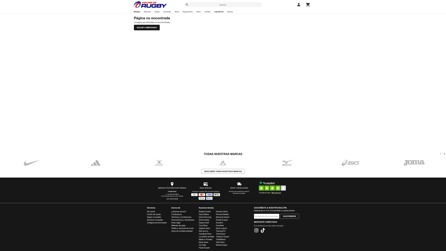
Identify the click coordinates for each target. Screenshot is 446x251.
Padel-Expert (204, 247)
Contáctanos (172, 191)
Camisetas (167, 11)
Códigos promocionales (157, 222)
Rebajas (137, 11)
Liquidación (219, 11)
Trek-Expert (220, 233)
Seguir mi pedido (154, 217)
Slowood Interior (222, 217)
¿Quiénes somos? (178, 211)
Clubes (157, 11)
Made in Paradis (205, 239)
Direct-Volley (204, 219)
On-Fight (202, 245)
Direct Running (205, 217)
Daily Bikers (204, 214)
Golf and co (203, 231)
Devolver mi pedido (155, 219)
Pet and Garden (222, 214)
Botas (177, 11)
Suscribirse (289, 216)
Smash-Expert (222, 219)
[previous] (440, 154)
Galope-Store (204, 228)
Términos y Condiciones (181, 217)
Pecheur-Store (222, 211)
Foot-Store (203, 225)
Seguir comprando (147, 27)
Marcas (230, 11)
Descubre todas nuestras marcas (223, 171)
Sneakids (220, 225)
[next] (444, 154)
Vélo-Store (220, 242)
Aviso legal (175, 222)
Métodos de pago (178, 225)
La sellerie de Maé (206, 236)
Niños (199, 11)
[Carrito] (308, 4)
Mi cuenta (151, 211)
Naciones (147, 11)
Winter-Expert (221, 245)
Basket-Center (205, 211)
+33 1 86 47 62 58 (172, 199)
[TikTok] (263, 230)
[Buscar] (187, 4)
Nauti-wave (203, 242)
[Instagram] (256, 230)
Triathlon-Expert (222, 236)
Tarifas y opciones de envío (182, 228)
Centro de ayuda (154, 214)
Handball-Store (205, 233)
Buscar (223, 4)
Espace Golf (204, 222)
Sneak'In (219, 222)
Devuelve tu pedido (239, 193)
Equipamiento (188, 11)
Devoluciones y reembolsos (182, 219)
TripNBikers (221, 239)
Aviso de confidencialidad (182, 231)
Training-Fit (220, 231)
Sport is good (221, 228)
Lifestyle (207, 11)
